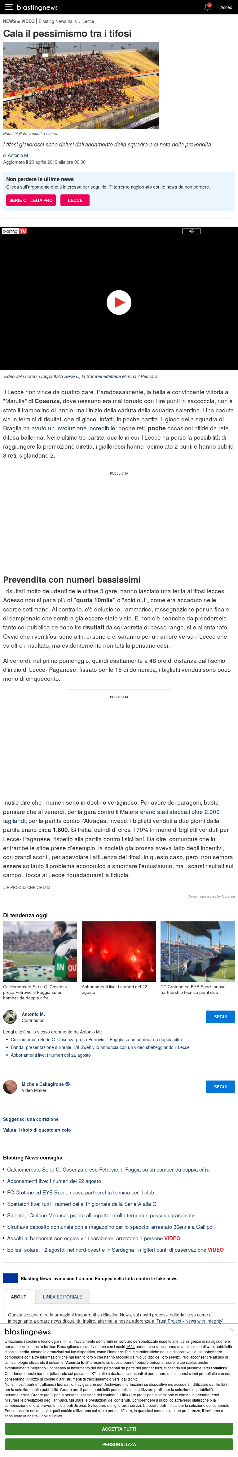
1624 (130, 1346)
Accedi (226, 7)
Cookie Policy (50, 1415)
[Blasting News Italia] (37, 7)
